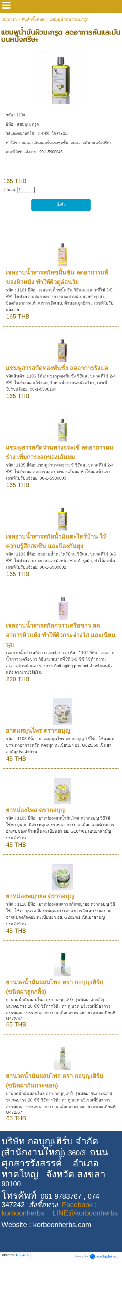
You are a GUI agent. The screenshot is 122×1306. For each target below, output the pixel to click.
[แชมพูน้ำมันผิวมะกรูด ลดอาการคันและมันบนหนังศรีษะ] (61, 75)
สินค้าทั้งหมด (33, 19)
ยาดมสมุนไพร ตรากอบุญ (38, 730)
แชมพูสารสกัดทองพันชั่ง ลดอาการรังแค (57, 368)
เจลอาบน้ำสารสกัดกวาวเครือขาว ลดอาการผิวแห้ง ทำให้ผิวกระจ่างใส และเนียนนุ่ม (60, 635)
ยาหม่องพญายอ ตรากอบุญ (40, 896)
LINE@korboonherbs (85, 1213)
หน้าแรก (9, 19)
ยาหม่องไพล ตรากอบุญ (35, 810)
